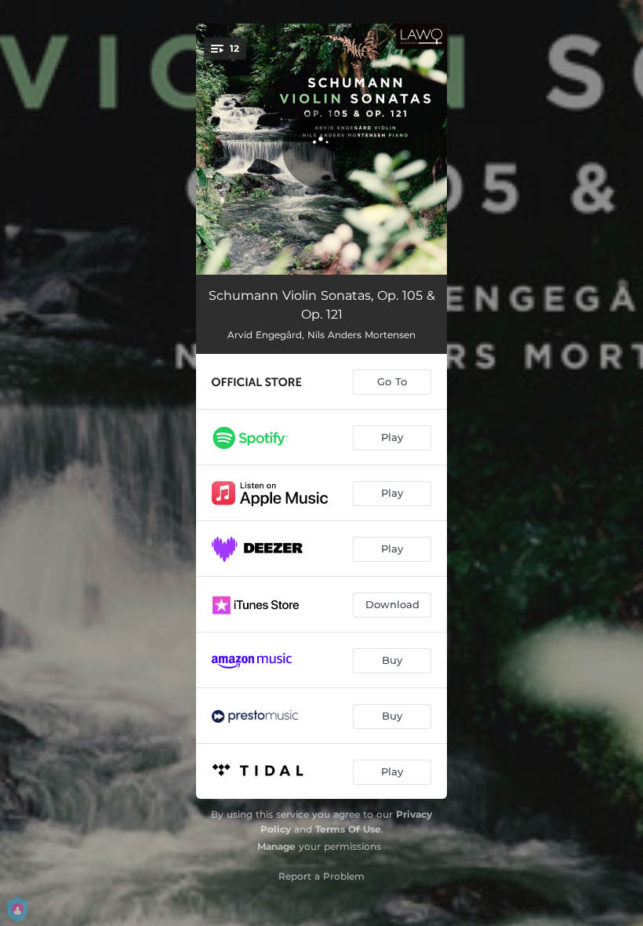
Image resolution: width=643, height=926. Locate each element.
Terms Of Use (348, 829)
